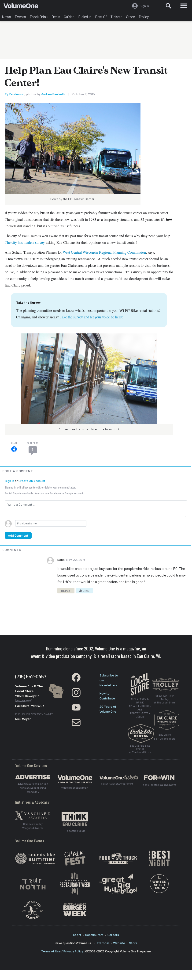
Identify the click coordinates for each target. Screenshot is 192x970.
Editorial (103, 943)
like (85, 590)
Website (119, 943)
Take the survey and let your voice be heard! (92, 316)
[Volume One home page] (23, 7)
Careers (113, 935)
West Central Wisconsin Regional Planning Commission (104, 252)
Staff (77, 935)
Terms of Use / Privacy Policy (62, 951)
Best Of (101, 16)
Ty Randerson (14, 94)
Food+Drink (39, 16)
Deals (56, 16)
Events (20, 16)
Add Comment (18, 535)
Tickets (116, 16)
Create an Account (31, 481)
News (6, 16)
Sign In (9, 481)
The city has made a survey (25, 242)
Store (130, 16)
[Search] (169, 6)
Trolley (144, 16)
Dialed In (84, 16)
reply (66, 590)
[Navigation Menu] (184, 6)
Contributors (94, 935)
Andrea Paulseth (53, 94)
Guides (69, 16)
